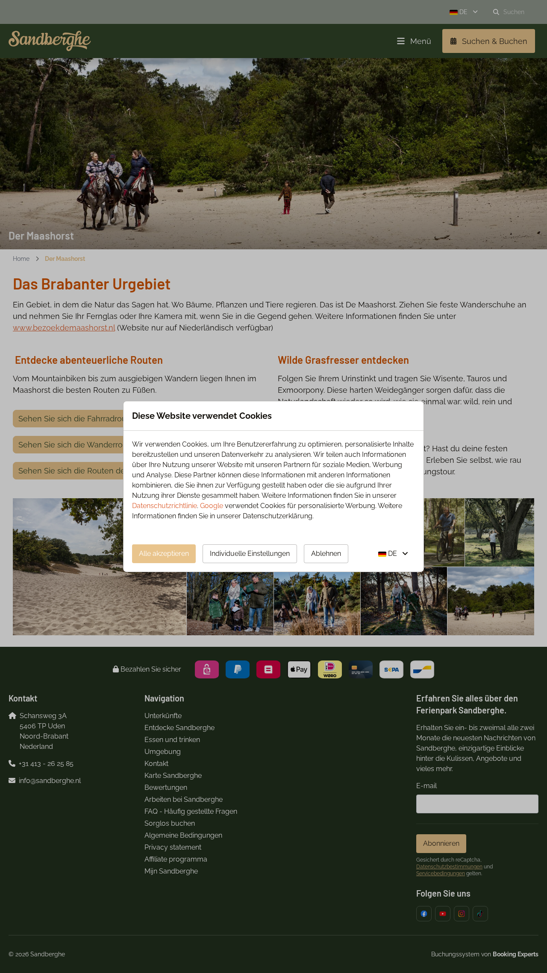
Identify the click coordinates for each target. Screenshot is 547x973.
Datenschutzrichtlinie (164, 506)
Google (211, 506)
